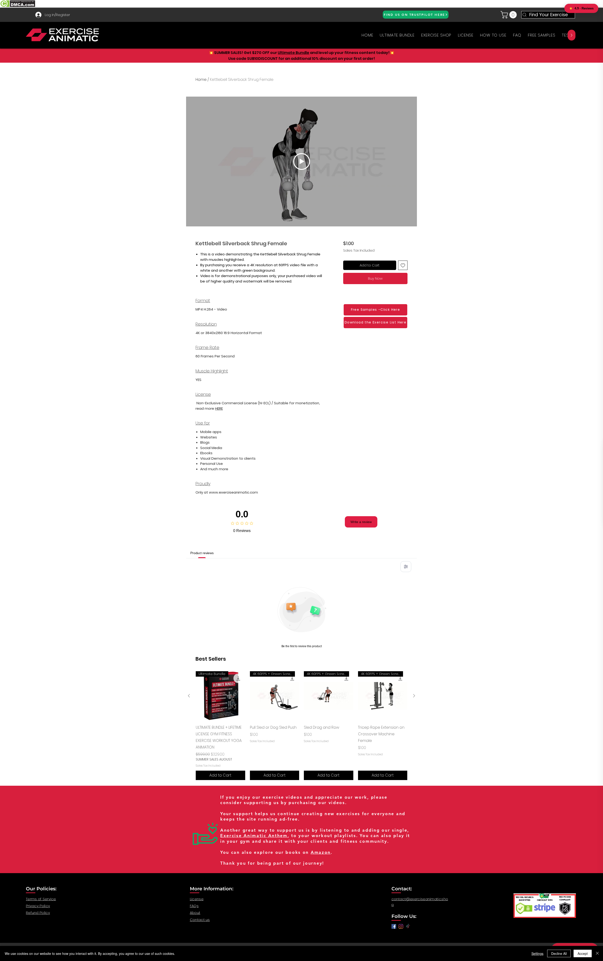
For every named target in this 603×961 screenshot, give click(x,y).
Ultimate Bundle (293, 52)
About (195, 912)
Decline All (559, 953)
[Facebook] (393, 926)
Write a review (361, 522)
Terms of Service (41, 898)
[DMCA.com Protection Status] (17, 6)
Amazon (321, 852)
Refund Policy (38, 912)
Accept (583, 953)
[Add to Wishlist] (403, 265)
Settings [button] (537, 953)
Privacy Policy (38, 905)
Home (201, 79)
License (197, 898)
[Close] (597, 953)
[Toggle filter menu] (405, 566)
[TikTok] (408, 926)
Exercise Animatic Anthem (254, 835)
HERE (219, 408)
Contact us (200, 919)
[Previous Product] (189, 696)
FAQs (194, 905)
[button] (509, 14)
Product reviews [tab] (202, 553)
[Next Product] (414, 696)
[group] (301, 725)
